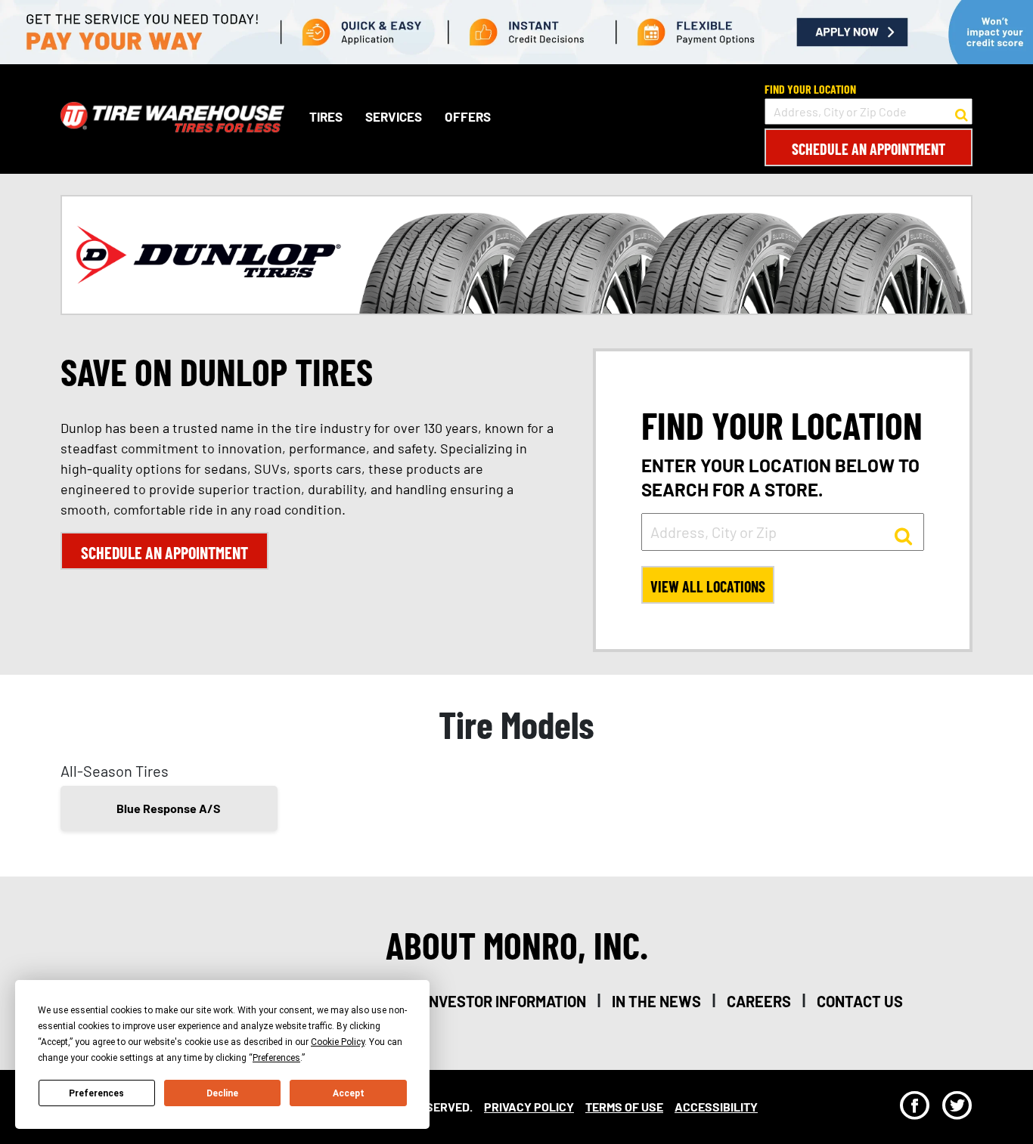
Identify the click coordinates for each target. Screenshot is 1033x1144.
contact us (860, 1001)
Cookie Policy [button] (337, 1042)
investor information (505, 1001)
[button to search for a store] (962, 112)
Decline (222, 1093)
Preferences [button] (276, 1058)
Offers (468, 117)
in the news (656, 1001)
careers (759, 1001)
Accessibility (716, 1106)
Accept (348, 1093)
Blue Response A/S (168, 808)
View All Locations (707, 586)
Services (393, 117)
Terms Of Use (624, 1106)
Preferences (96, 1093)
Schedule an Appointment (868, 149)
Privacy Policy (529, 1106)
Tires (326, 117)
